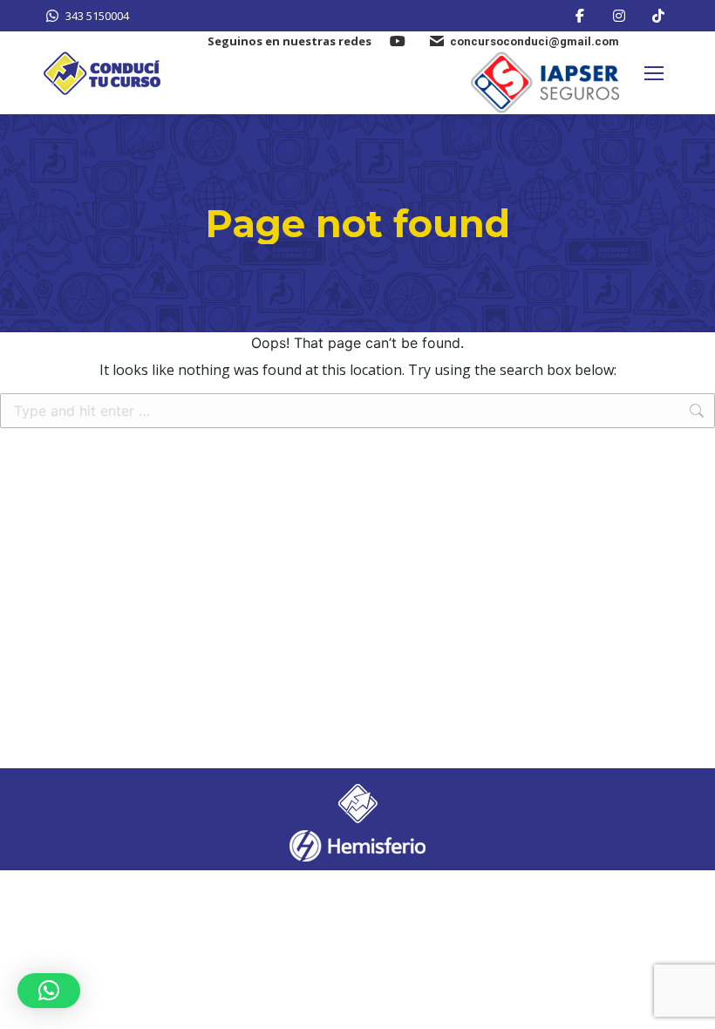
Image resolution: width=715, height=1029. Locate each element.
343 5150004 (97, 16)
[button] (48, 990)
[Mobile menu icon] (654, 73)
